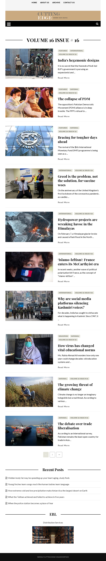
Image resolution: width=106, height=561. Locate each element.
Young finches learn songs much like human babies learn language (38, 484)
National (74, 89)
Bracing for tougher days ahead (77, 139)
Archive (56, 3)
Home (34, 3)
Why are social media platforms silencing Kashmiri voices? (74, 302)
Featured (63, 51)
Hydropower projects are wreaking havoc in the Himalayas (77, 223)
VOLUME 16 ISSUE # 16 (68, 54)
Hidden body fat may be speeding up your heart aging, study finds (39, 478)
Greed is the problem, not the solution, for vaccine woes (78, 180)
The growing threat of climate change (75, 386)
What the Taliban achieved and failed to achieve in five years (36, 497)
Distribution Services (53, 522)
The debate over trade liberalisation (75, 425)
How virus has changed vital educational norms (76, 347)
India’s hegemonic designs (78, 60)
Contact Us (69, 3)
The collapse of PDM (74, 99)
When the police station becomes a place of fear (30, 503)
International (76, 51)
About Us (44, 3)
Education (63, 336)
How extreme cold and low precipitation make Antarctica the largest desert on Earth (47, 490)
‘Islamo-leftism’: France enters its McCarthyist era (78, 261)
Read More (64, 78)
